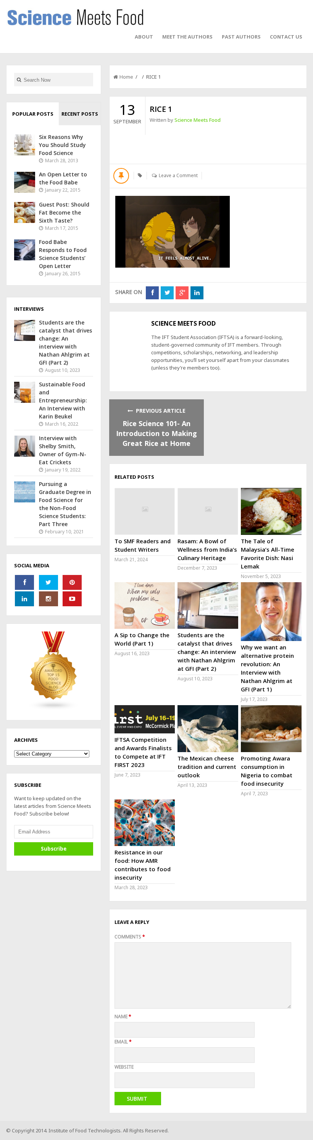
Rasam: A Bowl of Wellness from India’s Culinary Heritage (207, 549)
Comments (130, 936)
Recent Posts (79, 113)
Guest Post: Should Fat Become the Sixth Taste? (64, 212)
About (144, 36)
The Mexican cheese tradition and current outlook (206, 766)
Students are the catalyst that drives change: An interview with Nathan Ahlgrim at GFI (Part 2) (206, 651)
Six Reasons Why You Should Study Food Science (62, 145)
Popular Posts (32, 113)
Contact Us (286, 36)
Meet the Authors (187, 36)
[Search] (19, 79)
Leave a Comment (178, 175)
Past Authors (241, 36)
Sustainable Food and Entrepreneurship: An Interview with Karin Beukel (63, 400)
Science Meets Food (197, 119)
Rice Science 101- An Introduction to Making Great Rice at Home (156, 433)
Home (126, 76)
